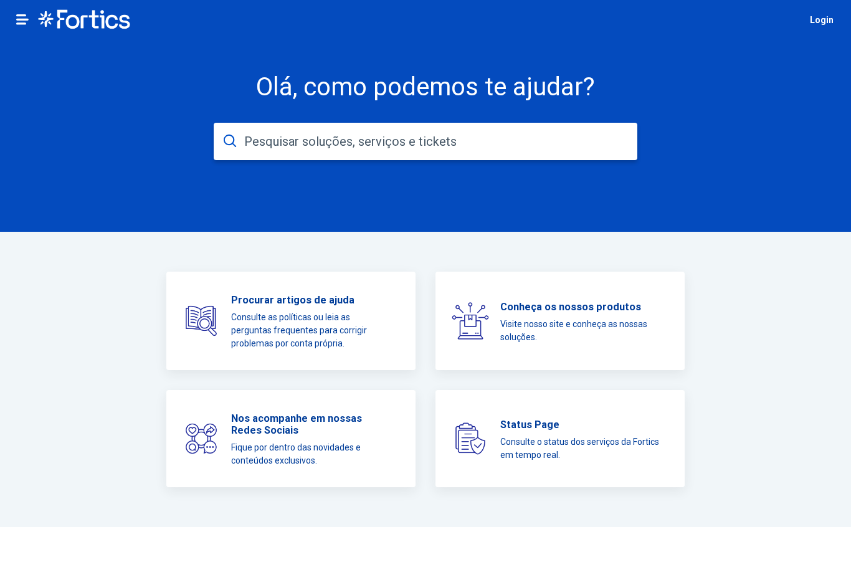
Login (822, 20)
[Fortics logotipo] (84, 20)
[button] (22, 19)
